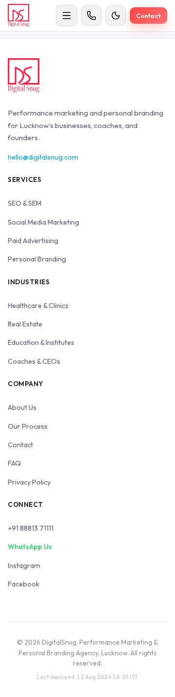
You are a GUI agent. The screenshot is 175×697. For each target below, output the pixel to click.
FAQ (14, 463)
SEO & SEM (24, 203)
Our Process (28, 426)
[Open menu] (66, 15)
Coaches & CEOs (34, 361)
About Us (22, 407)
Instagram (24, 565)
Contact (148, 15)
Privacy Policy (29, 482)
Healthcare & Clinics (38, 305)
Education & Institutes (41, 342)
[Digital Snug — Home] (18, 15)
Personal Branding (37, 259)
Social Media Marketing (43, 222)
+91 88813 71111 (30, 528)
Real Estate (25, 324)
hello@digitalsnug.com (43, 157)
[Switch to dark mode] (115, 15)
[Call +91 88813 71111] (91, 15)
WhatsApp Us (30, 546)
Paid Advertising (33, 240)
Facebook (23, 584)
